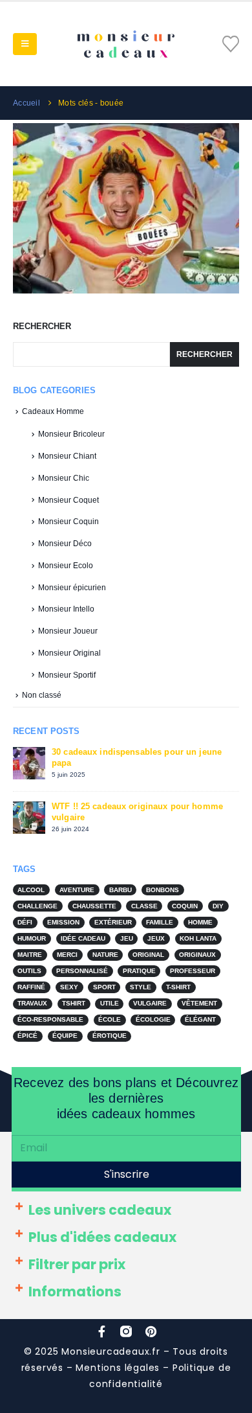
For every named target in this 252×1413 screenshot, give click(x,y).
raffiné (31, 987)
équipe (65, 1035)
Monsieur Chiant (67, 456)
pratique (139, 970)
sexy (69, 987)
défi (24, 922)
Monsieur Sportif (67, 675)
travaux (32, 1003)
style (140, 987)
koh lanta (198, 938)
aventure (76, 889)
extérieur (113, 922)
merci (67, 954)
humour (31, 938)
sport (104, 987)
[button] (25, 44)
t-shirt (178, 987)
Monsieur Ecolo (65, 565)
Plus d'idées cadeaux (102, 1237)
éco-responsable (50, 1019)
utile (109, 1003)
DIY (218, 906)
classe (144, 906)
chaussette (94, 906)
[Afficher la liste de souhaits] (230, 44)
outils (29, 970)
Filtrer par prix (76, 1264)
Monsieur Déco (65, 543)
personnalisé (82, 970)
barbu (120, 889)
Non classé (41, 695)
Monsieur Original (69, 653)
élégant (200, 1019)
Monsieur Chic (63, 478)
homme (200, 922)
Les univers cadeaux (99, 1209)
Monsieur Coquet (68, 500)
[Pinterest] (150, 1331)
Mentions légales (118, 1367)
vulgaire (150, 1003)
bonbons (162, 889)
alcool (31, 889)
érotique (109, 1035)
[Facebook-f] (101, 1331)
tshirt (73, 1003)
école (109, 1019)
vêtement (199, 1003)
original (148, 954)
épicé (27, 1035)
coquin (185, 906)
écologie (153, 1019)
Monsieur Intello (66, 609)
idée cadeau (83, 938)
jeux (156, 938)
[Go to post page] (128, 208)
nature (105, 954)
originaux (197, 954)
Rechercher (42, 326)
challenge (37, 906)
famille (159, 922)
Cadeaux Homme (53, 411)
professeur (192, 970)
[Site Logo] (126, 44)
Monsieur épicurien (72, 587)
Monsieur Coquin (68, 521)
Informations (74, 1291)
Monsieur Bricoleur (71, 434)
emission (63, 922)
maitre (29, 954)
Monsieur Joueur (68, 631)
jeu (126, 938)
